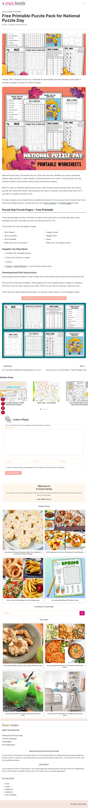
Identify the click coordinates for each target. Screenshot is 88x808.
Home (3, 11)
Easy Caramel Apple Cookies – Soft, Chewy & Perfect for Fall (23, 665)
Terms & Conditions (9, 739)
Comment (9, 428)
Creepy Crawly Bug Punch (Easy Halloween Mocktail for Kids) (23, 714)
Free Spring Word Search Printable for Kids (65, 600)
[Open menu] (84, 3)
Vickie (5, 24)
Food (7, 784)
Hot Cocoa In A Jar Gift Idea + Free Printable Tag (66, 368)
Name (9, 461)
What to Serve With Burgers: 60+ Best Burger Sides (23, 600)
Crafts (7, 786)
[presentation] (13, 391)
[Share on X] (3, 412)
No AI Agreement (8, 745)
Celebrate (8, 792)
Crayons (9, 266)
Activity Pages (17, 11)
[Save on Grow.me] (3, 417)
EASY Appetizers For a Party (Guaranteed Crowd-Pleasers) (65, 552)
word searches (50, 203)
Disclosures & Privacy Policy (12, 735)
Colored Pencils (19, 266)
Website (63, 461)
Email (35, 461)
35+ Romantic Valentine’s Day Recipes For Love (21, 368)
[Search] (82, 613)
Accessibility (6, 742)
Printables (9, 11)
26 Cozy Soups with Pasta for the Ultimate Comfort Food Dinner (65, 666)
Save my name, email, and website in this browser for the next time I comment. (36, 467)
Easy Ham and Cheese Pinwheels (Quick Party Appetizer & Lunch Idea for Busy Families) (23, 553)
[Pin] (83, 89)
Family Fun (9, 789)
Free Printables (10, 795)
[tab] (40, 409)
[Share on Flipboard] (3, 408)
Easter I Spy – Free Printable (46, 403)
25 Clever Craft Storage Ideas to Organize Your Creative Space (65, 714)
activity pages (66, 203)
